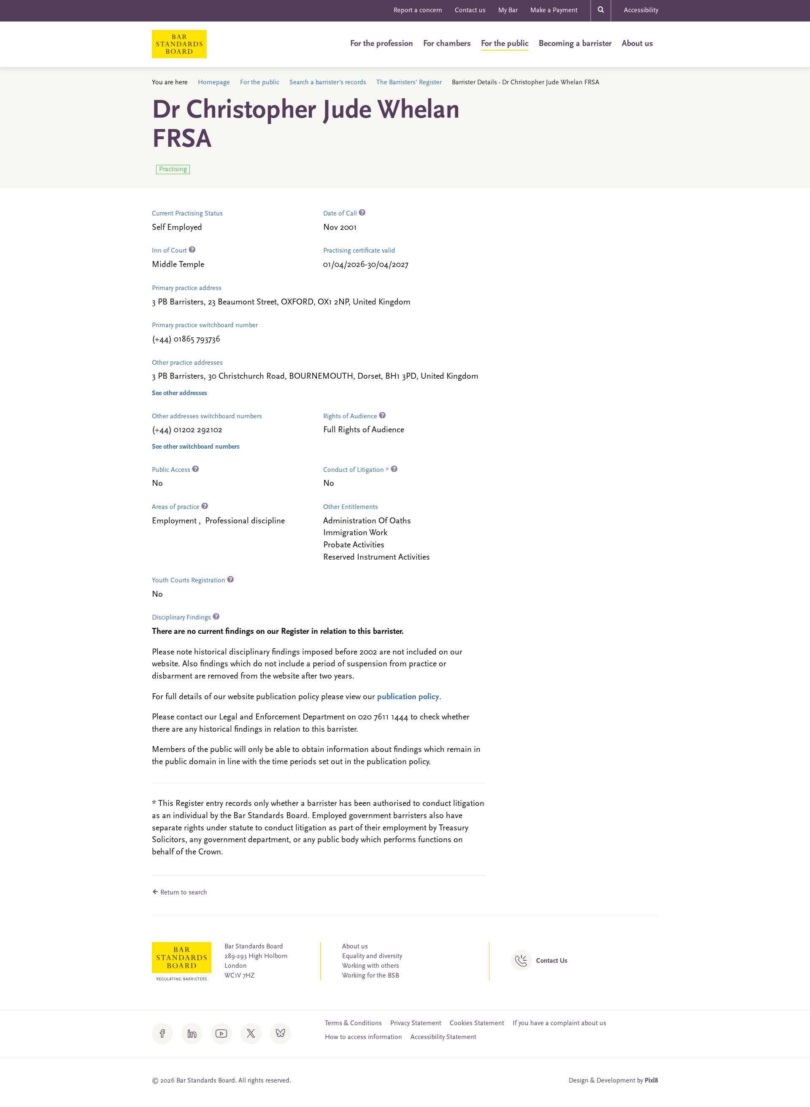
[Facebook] (162, 1033)
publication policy (408, 697)
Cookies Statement (477, 1023)
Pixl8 (651, 1080)
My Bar (508, 10)
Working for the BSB (370, 975)
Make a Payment (554, 10)
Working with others (370, 966)
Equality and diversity (372, 956)
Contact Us (551, 961)
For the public (505, 44)
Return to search (183, 892)
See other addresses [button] (179, 393)
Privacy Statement (415, 1023)
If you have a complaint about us (559, 1023)
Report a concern (418, 10)
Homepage (214, 82)
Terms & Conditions (353, 1023)
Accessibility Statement (443, 1037)
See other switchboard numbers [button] (196, 447)
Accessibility (641, 10)
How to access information (363, 1037)
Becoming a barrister (575, 44)
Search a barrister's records (327, 82)
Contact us (470, 10)
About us (637, 44)
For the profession (381, 44)
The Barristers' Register (409, 82)
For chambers (447, 44)
